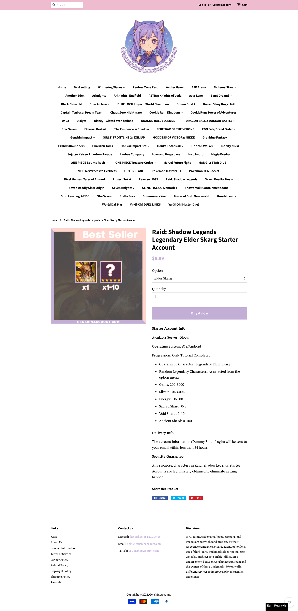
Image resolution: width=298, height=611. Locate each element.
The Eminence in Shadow (131, 129)
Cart (244, 5)
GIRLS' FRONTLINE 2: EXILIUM (124, 137)
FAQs (54, 536)
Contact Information (63, 548)
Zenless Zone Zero (145, 87)
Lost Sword (196, 154)
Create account (221, 5)
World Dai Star (112, 204)
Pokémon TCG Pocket (204, 171)
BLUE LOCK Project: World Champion (143, 104)
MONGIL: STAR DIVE (212, 162)
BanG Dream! (219, 95)
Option (157, 270)
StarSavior (104, 196)
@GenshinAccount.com (144, 550)
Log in (202, 5)
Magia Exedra (220, 154)
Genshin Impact (81, 137)
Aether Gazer (175, 87)
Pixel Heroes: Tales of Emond (84, 179)
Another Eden (75, 95)
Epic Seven (69, 129)
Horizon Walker (202, 146)
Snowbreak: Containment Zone (206, 188)
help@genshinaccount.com (144, 544)
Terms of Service (61, 554)
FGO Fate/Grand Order (217, 129)
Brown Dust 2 (186, 104)
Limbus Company (132, 154)
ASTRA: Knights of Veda (165, 95)
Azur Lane (196, 95)
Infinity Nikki (230, 146)
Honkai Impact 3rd (134, 146)
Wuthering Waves (110, 87)
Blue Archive (98, 104)
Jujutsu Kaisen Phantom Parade (90, 154)
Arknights (99, 95)
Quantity (159, 288)
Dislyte (81, 121)
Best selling (82, 87)
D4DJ (65, 121)
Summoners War (154, 196)
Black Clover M (71, 104)
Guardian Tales (102, 146)
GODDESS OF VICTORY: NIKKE (174, 137)
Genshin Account (160, 594)
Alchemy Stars (223, 87)
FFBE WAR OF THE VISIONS (175, 129)
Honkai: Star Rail (169, 146)
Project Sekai (122, 179)
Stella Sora (127, 196)
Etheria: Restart (95, 129)
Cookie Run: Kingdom (165, 112)
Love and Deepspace (166, 154)
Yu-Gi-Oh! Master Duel (183, 204)
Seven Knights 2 (123, 188)
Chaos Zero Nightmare (126, 112)
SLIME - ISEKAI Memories (159, 188)
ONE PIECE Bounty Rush (88, 162)
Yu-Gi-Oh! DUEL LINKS (145, 204)
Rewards (56, 582)
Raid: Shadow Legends (181, 179)
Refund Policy (59, 565)
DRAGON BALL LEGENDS (158, 121)
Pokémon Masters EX (166, 171)
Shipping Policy (60, 576)
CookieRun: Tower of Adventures (213, 112)
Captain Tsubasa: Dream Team (82, 112)
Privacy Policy (59, 559)
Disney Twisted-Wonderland (113, 121)
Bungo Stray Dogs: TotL (219, 104)
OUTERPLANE (134, 171)
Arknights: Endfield (127, 95)
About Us (56, 542)
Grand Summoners (71, 146)
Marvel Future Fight (177, 162)
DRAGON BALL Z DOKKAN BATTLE (209, 121)
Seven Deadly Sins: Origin (86, 188)
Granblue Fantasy (215, 137)
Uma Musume (226, 196)
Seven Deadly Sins (218, 179)
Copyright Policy (61, 571)
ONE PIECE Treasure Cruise (134, 162)
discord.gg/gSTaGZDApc (145, 536)
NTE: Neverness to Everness (97, 171)
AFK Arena (199, 87)
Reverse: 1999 (148, 179)
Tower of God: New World (191, 196)
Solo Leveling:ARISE (75, 196)
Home (62, 87)
